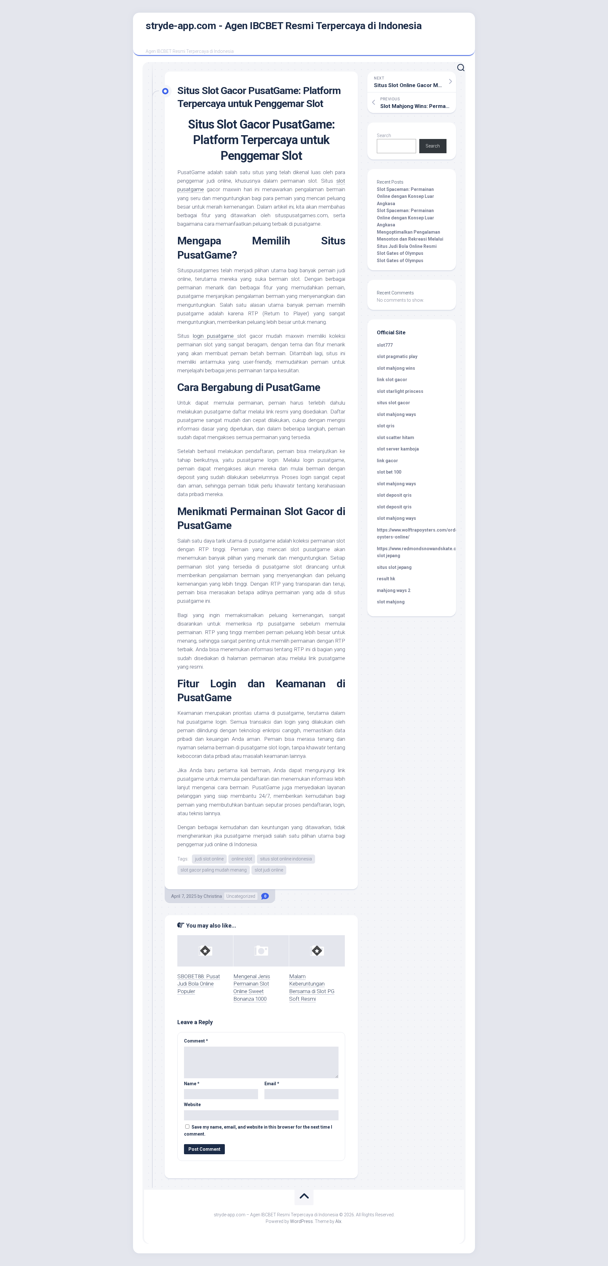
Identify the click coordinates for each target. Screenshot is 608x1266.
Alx (338, 1221)
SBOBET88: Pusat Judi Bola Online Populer (198, 984)
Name (192, 1083)
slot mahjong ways (396, 414)
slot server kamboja (398, 448)
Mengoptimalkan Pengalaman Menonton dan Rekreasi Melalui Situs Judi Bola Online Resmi (410, 239)
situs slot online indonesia (286, 858)
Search (384, 135)
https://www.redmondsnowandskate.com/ (421, 548)
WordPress (301, 1221)
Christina (213, 896)
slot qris (386, 425)
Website (192, 1104)
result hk (386, 578)
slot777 (385, 345)
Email (271, 1083)
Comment (196, 1040)
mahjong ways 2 (393, 590)
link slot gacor (392, 379)
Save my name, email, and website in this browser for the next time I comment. (258, 1130)
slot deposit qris (394, 495)
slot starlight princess (400, 391)
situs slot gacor (393, 402)
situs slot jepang (394, 567)
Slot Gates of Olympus (400, 253)
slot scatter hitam (395, 437)
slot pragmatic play (397, 356)
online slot (241, 858)
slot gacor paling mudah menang (213, 869)
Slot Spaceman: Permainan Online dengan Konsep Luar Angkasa (405, 196)
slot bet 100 (389, 472)
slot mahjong (391, 601)
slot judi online (269, 869)
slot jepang (388, 555)
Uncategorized (240, 896)
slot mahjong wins (396, 368)
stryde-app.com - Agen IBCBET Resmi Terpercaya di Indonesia (283, 26)
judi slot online (209, 858)
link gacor (387, 460)
